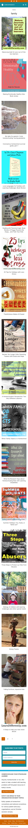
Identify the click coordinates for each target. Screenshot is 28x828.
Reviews (4, 823)
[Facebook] (11, 1)
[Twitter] (14, 1)
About (9, 821)
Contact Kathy (22, 823)
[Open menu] (23, 4)
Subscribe (14, 762)
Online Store (14, 823)
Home (14, 9)
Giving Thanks (14, 649)
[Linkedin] (16, 1)
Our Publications (20, 821)
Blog (13, 821)
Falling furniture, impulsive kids (14, 689)
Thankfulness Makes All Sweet (14, 314)
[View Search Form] (25, 5)
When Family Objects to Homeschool (14, 438)
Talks (9, 823)
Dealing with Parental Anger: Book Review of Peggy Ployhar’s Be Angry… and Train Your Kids (14, 230)
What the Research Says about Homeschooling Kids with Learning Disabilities (14, 480)
